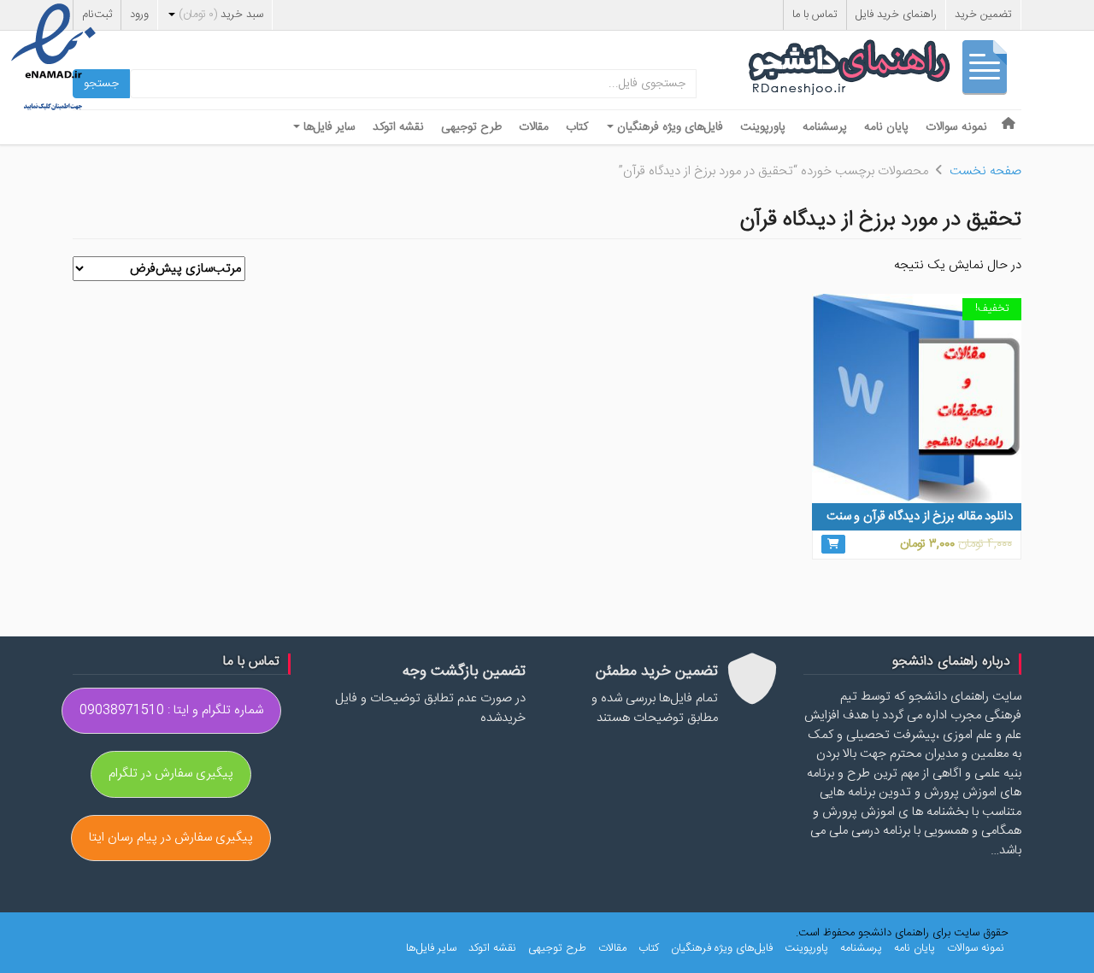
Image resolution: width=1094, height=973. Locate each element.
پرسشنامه (825, 127)
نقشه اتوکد (398, 127)
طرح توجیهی (471, 127)
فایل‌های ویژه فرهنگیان (668, 127)
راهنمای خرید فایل (896, 14)
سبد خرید (221, 14)
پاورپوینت (762, 127)
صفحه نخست (985, 171)
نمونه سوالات (956, 127)
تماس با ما (815, 14)
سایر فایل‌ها (328, 127)
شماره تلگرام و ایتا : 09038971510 (171, 710)
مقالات (534, 127)
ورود (139, 14)
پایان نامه (886, 127)
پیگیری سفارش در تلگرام (171, 773)
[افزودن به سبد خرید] (833, 544)
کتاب (577, 127)
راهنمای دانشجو (884, 71)
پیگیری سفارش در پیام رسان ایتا (171, 837)
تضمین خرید (983, 14)
